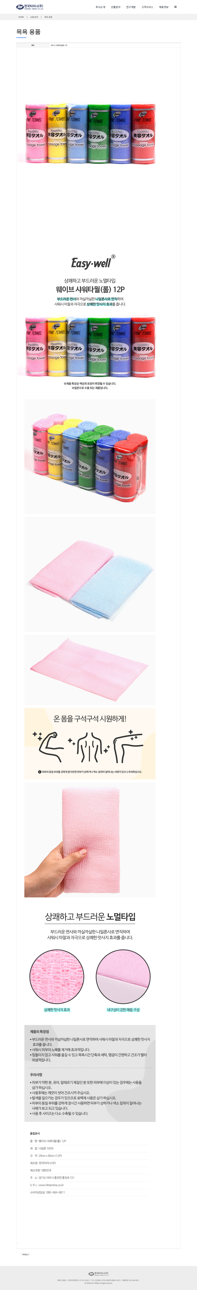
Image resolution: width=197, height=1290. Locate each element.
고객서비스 (147, 7)
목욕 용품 (48, 17)
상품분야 (115, 7)
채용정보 (164, 7)
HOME (21, 17)
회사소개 (100, 7)
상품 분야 (34, 17)
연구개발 (131, 7)
